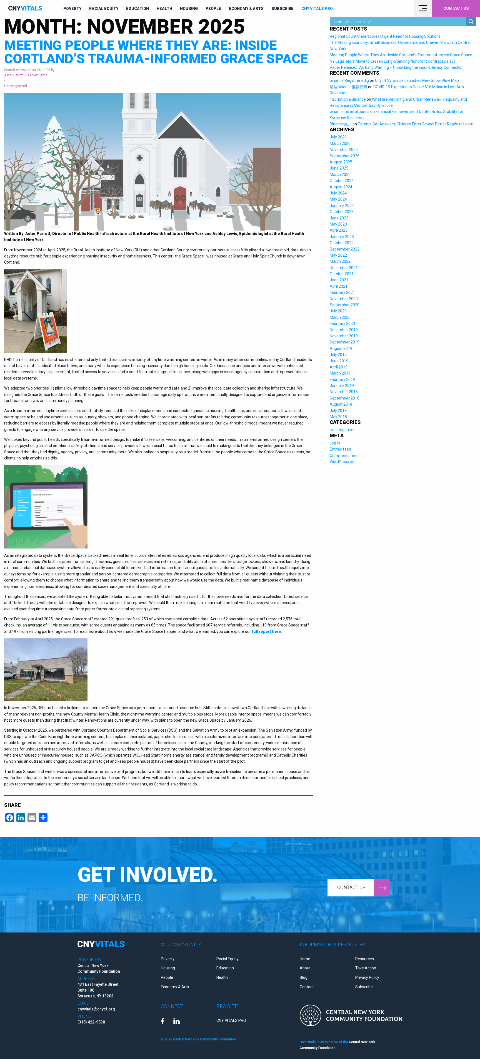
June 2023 (339, 218)
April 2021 (339, 286)
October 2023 (342, 211)
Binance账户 (341, 124)
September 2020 (344, 305)
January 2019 (342, 385)
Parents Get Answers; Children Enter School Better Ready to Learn (415, 124)
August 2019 (341, 348)
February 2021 (342, 292)
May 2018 (338, 416)
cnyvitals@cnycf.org (96, 1009)
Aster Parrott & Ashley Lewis (26, 75)
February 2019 (342, 379)
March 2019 (340, 373)
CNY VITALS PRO (231, 1020)
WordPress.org (343, 461)
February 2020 (342, 323)
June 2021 (339, 280)
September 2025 (344, 156)
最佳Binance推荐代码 (348, 87)
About (305, 968)
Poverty (72, 8)
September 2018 (344, 398)
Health (164, 8)
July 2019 (338, 354)
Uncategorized (15, 86)
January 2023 (342, 236)
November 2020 (344, 299)
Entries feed (340, 449)
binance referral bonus (349, 111)
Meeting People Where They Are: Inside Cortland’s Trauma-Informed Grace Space (156, 52)
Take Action (365, 968)
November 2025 (344, 149)
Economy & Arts (246, 8)
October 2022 (342, 243)
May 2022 (338, 255)
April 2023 (339, 230)
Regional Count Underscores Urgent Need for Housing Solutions (385, 36)
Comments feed (344, 455)
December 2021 (344, 268)
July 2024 (338, 193)
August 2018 (341, 404)
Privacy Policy (367, 977)
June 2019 (339, 361)
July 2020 (338, 311)
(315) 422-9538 (91, 1022)
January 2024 (342, 205)
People (213, 8)
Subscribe (282, 8)
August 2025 (341, 162)
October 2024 (342, 180)
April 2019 (339, 367)
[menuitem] (72, 8)
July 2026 (338, 137)
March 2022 (340, 261)
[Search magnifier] (471, 21)
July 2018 (338, 410)
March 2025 (340, 174)
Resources (364, 959)
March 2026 (340, 143)
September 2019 (344, 342)
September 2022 (344, 249)
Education (137, 8)
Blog (304, 977)
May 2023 (338, 224)
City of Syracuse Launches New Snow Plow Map (417, 80)
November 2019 (344, 336)
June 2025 (339, 168)
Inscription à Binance (348, 99)
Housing (189, 8)
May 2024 (338, 199)
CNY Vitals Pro (317, 8)
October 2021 (342, 274)
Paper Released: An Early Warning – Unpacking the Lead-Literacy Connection (397, 67)
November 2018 (344, 392)
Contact (307, 987)
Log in (335, 443)
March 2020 (340, 317)
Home (305, 959)
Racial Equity (103, 8)
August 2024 (341, 187)
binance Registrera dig (349, 80)
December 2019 (344, 330)
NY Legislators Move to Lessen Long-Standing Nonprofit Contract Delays (393, 61)
